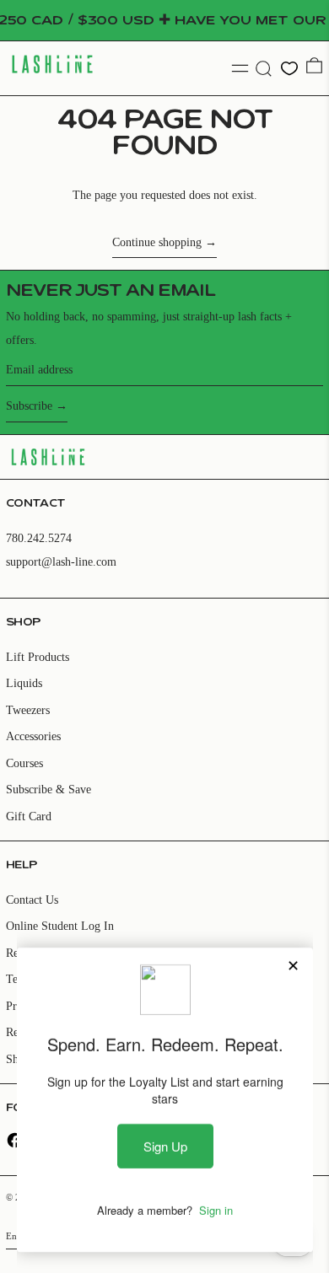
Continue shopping (157, 242)
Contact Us (32, 900)
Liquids (24, 683)
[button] (263, 68)
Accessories (33, 736)
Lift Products (37, 657)
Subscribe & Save (48, 789)
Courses (24, 763)
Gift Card (28, 816)
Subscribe (29, 406)
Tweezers (28, 710)
